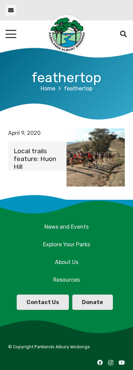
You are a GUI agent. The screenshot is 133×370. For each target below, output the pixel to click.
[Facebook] (100, 362)
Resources (66, 280)
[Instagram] (110, 363)
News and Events (66, 227)
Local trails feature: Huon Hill (35, 159)
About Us (66, 262)
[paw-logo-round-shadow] (66, 34)
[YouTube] (122, 362)
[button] (11, 34)
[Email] (10, 10)
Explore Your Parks (66, 244)
